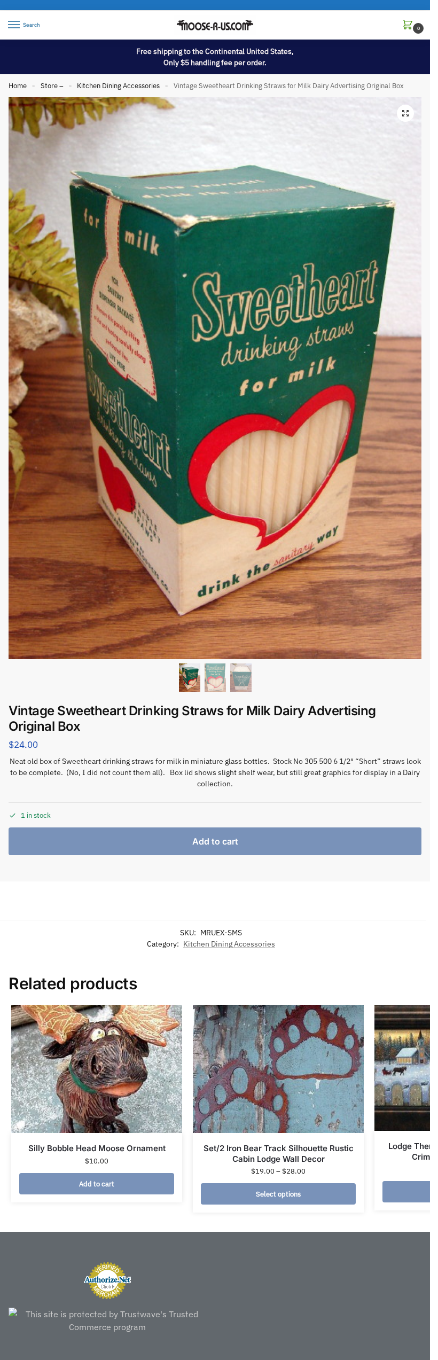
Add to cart (215, 841)
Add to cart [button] (96, 1184)
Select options (278, 1194)
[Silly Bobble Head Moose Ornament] (96, 1069)
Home (18, 85)
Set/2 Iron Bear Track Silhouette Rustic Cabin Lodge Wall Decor (279, 1153)
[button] (409, 25)
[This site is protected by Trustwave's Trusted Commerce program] (108, 1320)
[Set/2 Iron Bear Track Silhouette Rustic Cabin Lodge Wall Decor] (278, 1069)
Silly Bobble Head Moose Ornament (97, 1148)
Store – (52, 85)
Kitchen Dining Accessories (118, 85)
